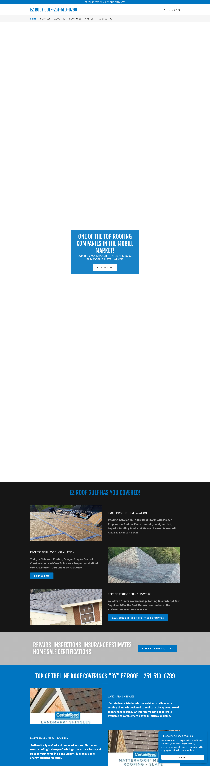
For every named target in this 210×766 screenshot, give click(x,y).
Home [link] (33, 19)
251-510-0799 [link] (171, 10)
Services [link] (45, 19)
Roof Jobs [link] (75, 19)
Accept (183, 757)
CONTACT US (105, 267)
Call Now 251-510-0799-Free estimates (138, 618)
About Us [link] (59, 19)
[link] (67, 10)
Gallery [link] (90, 19)
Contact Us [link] (105, 19)
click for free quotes (157, 648)
